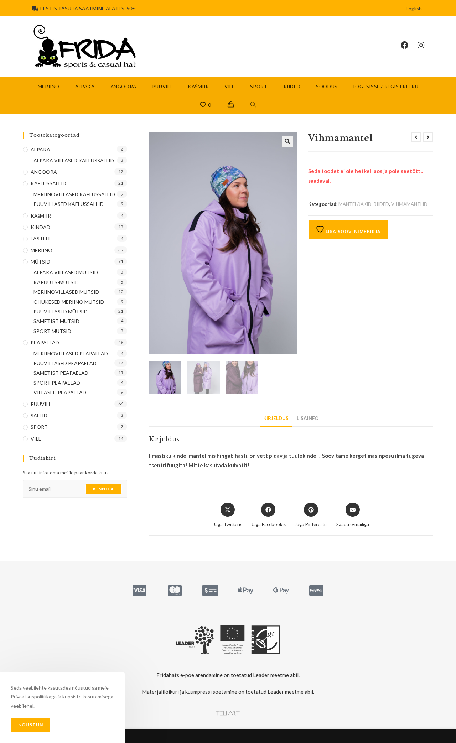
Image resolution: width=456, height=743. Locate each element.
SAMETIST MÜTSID (56, 321)
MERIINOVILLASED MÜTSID (66, 292)
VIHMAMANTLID (409, 204)
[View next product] (428, 137)
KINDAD (40, 227)
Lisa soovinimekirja (353, 231)
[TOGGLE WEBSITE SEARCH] (253, 105)
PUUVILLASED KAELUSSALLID (68, 204)
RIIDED (381, 204)
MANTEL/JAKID (355, 204)
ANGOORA (44, 172)
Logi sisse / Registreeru (385, 86)
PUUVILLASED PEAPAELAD (65, 363)
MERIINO (41, 250)
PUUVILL (41, 404)
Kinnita (103, 489)
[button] (287, 141)
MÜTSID (40, 262)
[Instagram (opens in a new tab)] (425, 45)
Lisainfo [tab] (307, 418)
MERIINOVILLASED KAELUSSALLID (74, 194)
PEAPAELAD (45, 342)
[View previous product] (416, 137)
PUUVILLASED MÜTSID (60, 311)
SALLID (39, 415)
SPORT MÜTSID (52, 331)
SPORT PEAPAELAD (56, 383)
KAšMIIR (41, 216)
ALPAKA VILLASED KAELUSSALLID (73, 160)
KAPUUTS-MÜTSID (56, 282)
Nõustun (30, 724)
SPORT (39, 427)
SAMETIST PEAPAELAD (60, 373)
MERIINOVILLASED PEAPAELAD (70, 353)
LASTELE (41, 238)
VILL (36, 439)
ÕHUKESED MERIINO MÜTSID (68, 302)
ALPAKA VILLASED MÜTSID (65, 272)
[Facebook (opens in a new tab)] (409, 45)
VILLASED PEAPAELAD (59, 392)
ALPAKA (40, 149)
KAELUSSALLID (48, 183)
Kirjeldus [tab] (276, 418)
